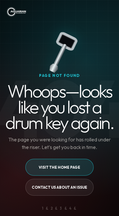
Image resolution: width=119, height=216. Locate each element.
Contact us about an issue (59, 187)
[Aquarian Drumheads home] (16, 11)
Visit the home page (59, 167)
